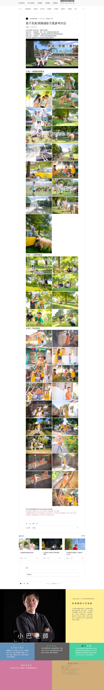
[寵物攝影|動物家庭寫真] (29, 544)
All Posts (20, 9)
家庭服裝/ (81, 648)
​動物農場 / (19, 652)
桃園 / (23, 652)
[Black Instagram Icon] (27, 583)
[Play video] (52, 53)
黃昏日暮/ (92, 648)
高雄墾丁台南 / (17, 654)
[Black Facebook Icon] (24, 583)
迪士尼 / (47, 650)
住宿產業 (56, 9)
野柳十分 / (18, 650)
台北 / (22, 650)
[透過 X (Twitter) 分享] (30, 523)
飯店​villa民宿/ (92, 650)
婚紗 (73, 3)
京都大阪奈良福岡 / (55, 650)
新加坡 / (47, 652)
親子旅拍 (70, 3)
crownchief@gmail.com (71, 672)
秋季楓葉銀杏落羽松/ (88, 652)
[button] (83, 9)
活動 (66, 3)
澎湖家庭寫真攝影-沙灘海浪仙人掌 (74, 553)
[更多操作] (77, 19)
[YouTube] (20, 583)
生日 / (13, 650)
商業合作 (83, 663)
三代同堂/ (87, 655)
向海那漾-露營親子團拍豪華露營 (51, 553)
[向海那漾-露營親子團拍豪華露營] (52, 544)
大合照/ (77, 648)
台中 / (27, 652)
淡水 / (11, 652)
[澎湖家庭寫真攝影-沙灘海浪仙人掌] (75, 544)
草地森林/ (86, 648)
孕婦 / (8, 657)
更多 (75, 9)
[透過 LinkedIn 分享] (33, 523)
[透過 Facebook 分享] (26, 523)
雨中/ (83, 655)
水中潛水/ (79, 655)
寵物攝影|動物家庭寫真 (27, 552)
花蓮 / (11, 654)
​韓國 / (51, 652)
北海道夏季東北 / (55, 648)
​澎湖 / (8, 654)
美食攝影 (70, 9)
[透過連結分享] (37, 523)
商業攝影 (49, 9)
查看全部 (83, 536)
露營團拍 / (9, 650)
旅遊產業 (63, 9)
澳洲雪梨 (55, 652)
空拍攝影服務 (28, 9)
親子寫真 (43, 9)
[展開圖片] (39, 81)
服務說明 (36, 9)
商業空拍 (62, 3)
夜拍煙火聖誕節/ (84, 650)
